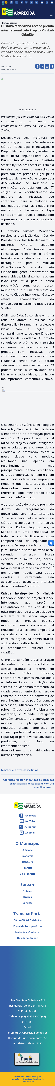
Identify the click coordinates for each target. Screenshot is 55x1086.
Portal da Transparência (27, 926)
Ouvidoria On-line (27, 938)
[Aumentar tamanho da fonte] (26, 2)
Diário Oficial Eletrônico (28, 920)
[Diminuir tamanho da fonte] (22, 2)
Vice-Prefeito (27, 873)
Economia (27, 856)
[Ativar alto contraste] (31, 2)
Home (5, 23)
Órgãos (27, 897)
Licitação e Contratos (27, 932)
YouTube (30, 821)
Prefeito (27, 867)
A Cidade (27, 850)
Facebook (30, 815)
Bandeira (27, 861)
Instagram (30, 827)
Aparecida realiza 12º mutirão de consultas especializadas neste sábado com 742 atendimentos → (28, 783)
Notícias (13, 23)
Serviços (27, 902)
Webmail (30, 832)
